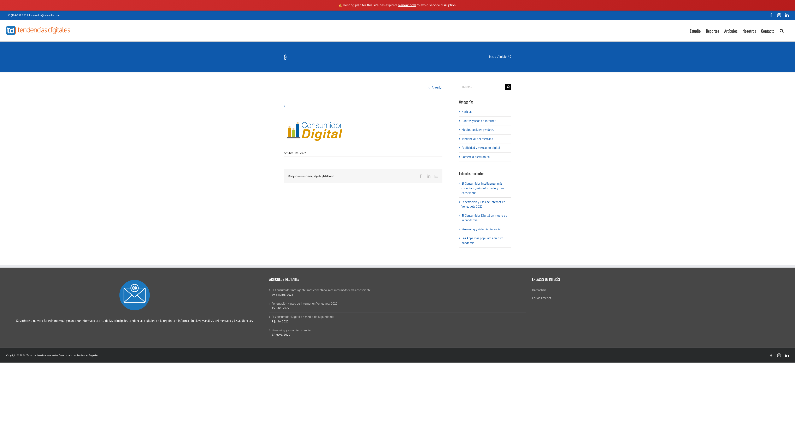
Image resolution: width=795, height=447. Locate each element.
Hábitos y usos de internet (478, 121)
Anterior (437, 87)
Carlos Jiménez (542, 298)
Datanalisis (539, 290)
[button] (782, 30)
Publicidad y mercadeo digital (480, 148)
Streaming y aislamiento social (481, 229)
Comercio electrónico (475, 157)
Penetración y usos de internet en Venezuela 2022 (304, 303)
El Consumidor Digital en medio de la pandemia (303, 317)
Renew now (407, 5)
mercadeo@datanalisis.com (45, 15)
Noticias (466, 112)
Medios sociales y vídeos (477, 130)
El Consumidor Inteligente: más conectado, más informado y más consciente (482, 188)
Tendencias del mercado (477, 139)
